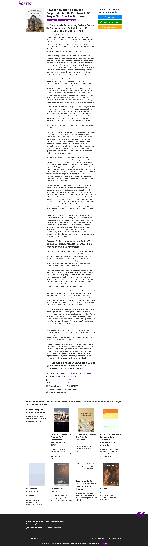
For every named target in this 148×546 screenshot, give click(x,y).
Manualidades (51, 20)
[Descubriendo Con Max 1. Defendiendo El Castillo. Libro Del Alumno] (86, 470)
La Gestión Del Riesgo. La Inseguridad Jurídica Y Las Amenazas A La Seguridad (110, 439)
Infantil (77, 3)
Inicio (63, 3)
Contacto (141, 3)
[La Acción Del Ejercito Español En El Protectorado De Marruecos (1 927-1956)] (61, 420)
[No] (146, 543)
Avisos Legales (96, 538)
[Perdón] (111, 474)
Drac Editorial (71, 376)
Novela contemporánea (90, 3)
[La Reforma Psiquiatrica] (37, 474)
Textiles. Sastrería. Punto (67, 20)
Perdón (103, 489)
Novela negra (105, 3)
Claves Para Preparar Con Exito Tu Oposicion (86, 437)
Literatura (131, 3)
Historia (122, 3)
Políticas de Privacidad (115, 538)
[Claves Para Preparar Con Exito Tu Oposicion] (86, 420)
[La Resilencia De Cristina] (61, 474)
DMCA (104, 538)
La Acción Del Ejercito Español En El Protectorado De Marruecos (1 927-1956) (61, 439)
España (70, 383)
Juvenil (69, 3)
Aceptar (105, 543)
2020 (69, 380)
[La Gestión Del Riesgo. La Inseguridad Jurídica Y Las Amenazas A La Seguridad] (111, 420)
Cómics (114, 3)
